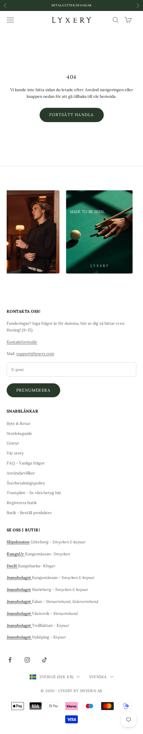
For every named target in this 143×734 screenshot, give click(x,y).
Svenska (97, 676)
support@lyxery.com (35, 353)
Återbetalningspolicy (26, 482)
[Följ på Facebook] (10, 659)
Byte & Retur (18, 423)
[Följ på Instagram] (27, 659)
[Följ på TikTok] (44, 659)
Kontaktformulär (22, 341)
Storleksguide (19, 433)
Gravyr (13, 443)
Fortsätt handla (71, 114)
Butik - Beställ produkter (29, 512)
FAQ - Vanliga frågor (26, 462)
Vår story (15, 453)
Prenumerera (33, 390)
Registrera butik (22, 502)
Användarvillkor (21, 472)
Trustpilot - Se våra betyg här (34, 492)
